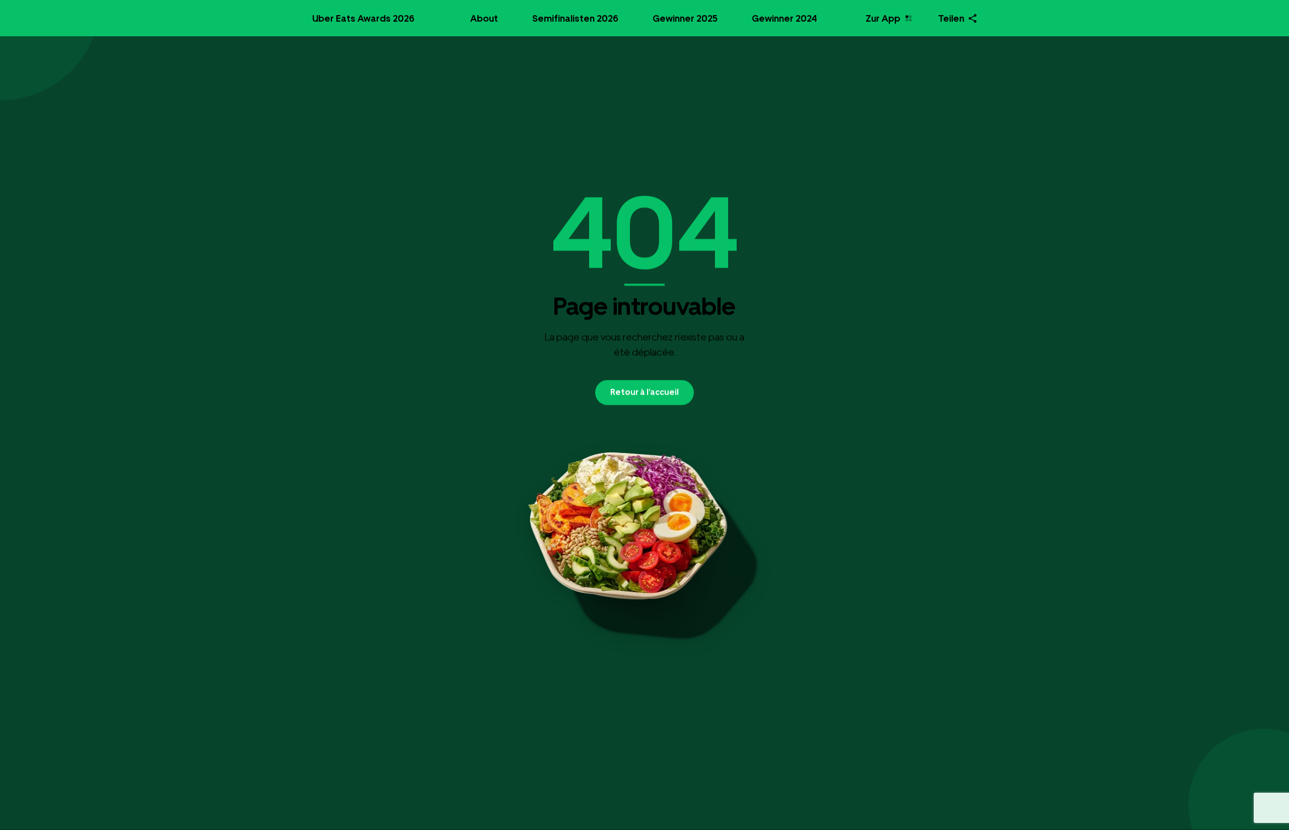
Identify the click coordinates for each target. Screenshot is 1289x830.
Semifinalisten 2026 (575, 18)
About (484, 18)
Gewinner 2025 (685, 18)
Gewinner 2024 (784, 18)
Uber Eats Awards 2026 (363, 18)
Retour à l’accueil (644, 392)
